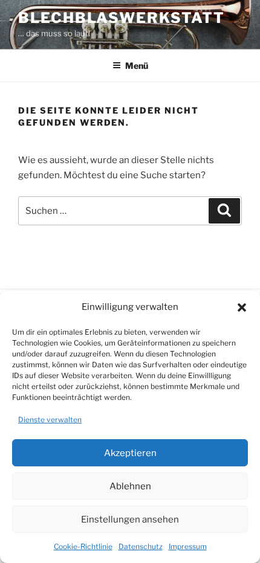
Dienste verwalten (50, 419)
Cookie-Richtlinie (83, 546)
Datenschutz (141, 546)
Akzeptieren (130, 453)
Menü (136, 65)
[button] (242, 307)
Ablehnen (130, 486)
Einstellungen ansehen (130, 519)
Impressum (188, 546)
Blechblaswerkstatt (121, 18)
